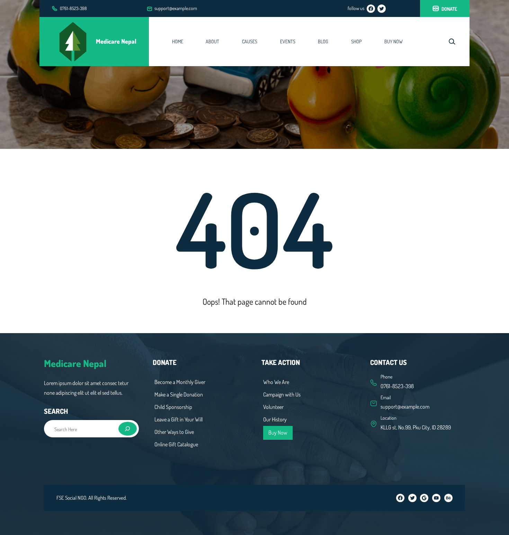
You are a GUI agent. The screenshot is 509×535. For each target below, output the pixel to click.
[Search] (127, 429)
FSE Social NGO (71, 497)
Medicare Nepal (116, 41)
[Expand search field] (452, 41)
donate (449, 9)
